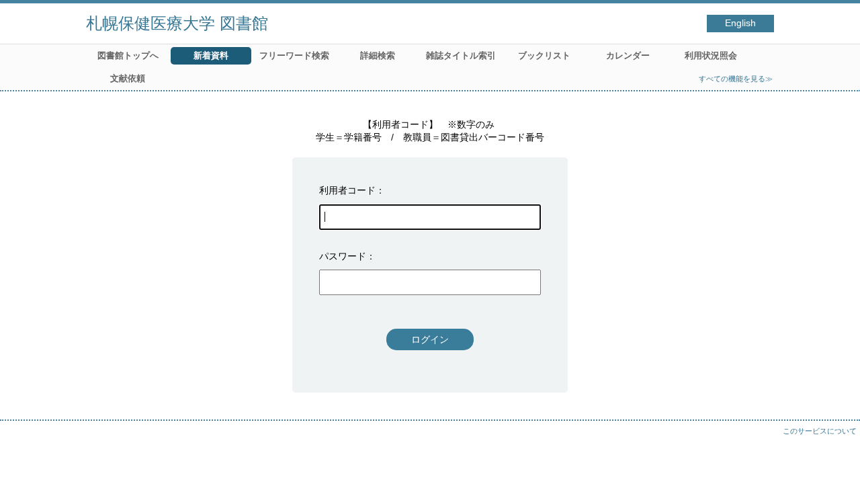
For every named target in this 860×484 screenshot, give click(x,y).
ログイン (430, 339)
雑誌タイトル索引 (461, 55)
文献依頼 (127, 78)
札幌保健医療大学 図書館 (177, 23)
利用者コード (347, 190)
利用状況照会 (711, 55)
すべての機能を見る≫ (736, 79)
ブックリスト (544, 55)
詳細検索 (377, 55)
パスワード (342, 256)
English (740, 23)
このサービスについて (820, 431)
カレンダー (628, 55)
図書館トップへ (128, 55)
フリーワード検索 (294, 55)
